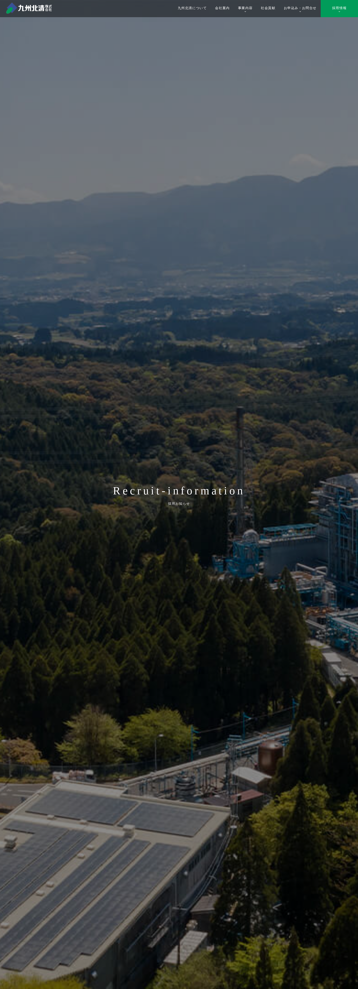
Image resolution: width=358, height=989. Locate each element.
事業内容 (245, 8)
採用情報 (339, 8)
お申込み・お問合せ (300, 8)
